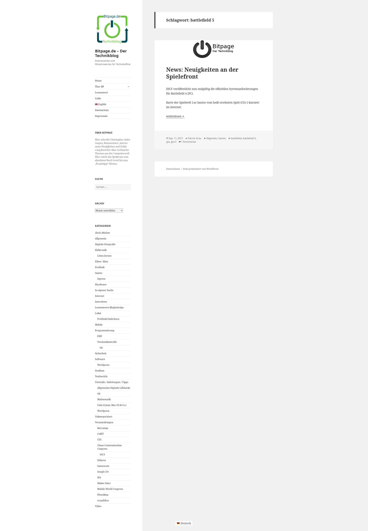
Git (101, 347)
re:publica (103, 500)
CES (99, 439)
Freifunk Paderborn (108, 318)
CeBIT (100, 433)
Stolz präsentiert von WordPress (200, 168)
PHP (99, 336)
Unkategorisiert (103, 416)
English (102, 104)
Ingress (101, 278)
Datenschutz (102, 110)
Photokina (102, 494)
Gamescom (103, 466)
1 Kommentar (188, 141)
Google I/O (103, 471)
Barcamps (102, 428)
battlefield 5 (249, 138)
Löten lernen (104, 255)
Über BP (99, 86)
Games (98, 273)
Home (98, 80)
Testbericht (101, 376)
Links (98, 98)
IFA (99, 477)
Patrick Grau (194, 138)
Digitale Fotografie (105, 244)
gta (168, 141)
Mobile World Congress (110, 489)
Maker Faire (104, 483)
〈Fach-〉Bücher (102, 232)
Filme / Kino (101, 261)
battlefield (236, 138)
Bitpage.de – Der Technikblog (111, 53)
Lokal (98, 313)
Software (100, 359)
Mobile (99, 324)
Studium (99, 370)
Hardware (101, 284)
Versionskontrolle (107, 341)
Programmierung (104, 330)
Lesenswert (101, 92)
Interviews (101, 301)
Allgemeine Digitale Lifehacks (113, 387)
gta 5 (173, 141)
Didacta (101, 460)
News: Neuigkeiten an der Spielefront (202, 73)
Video (98, 506)
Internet (99, 296)
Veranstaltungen (104, 422)
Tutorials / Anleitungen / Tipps (111, 382)
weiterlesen (175, 116)
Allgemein (100, 238)
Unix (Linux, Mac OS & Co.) (111, 405)
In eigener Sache (104, 290)
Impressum (101, 116)
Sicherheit (100, 353)
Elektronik (101, 250)
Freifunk (100, 267)
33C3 (102, 454)
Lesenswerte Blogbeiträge (109, 307)
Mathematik (104, 399)
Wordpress (103, 364)
